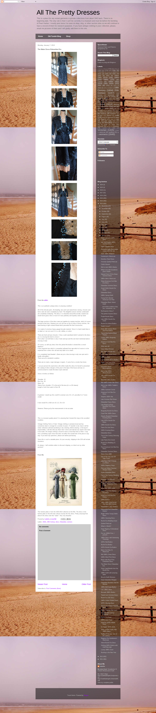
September (105, 214)
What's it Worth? (106, 526)
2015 (101, 198)
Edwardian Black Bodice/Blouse (106, 367)
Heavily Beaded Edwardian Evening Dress (109, 417)
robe (117, 119)
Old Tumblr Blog (54, 36)
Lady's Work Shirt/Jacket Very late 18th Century (108, 503)
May (103, 225)
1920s (111, 83)
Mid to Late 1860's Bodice (109, 267)
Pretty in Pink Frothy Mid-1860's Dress (109, 630)
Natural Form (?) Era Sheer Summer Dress (109, 275)
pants (103, 117)
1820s (107, 74)
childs (102, 100)
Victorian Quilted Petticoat (109, 262)
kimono (117, 110)
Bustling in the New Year (108, 652)
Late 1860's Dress (106, 589)
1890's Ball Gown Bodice (108, 587)
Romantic (104, 121)
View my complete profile (105, 682)
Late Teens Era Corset (108, 440)
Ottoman (109, 115)
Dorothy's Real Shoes (107, 259)
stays (113, 124)
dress (57, 522)
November (105, 208)
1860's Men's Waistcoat (108, 278)
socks (105, 124)
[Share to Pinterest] (70, 519)
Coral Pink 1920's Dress (108, 413)
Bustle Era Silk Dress (107, 597)
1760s (99, 70)
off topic (100, 115)
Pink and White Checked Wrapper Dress (108, 469)
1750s (115, 69)
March (104, 230)
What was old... (106, 346)
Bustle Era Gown (106, 617)
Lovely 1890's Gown (107, 649)
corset (102, 102)
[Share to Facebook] (68, 519)
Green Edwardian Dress (108, 472)
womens (69, 522)
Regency (103, 119)
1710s (99, 69)
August (104, 216)
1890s (106, 79)
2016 (101, 195)
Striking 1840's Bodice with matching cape (109, 646)
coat (117, 100)
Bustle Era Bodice (106, 544)
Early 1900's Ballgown (108, 253)
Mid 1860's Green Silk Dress (110, 382)
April (103, 227)
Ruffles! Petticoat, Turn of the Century (109, 634)
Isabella (102, 666)
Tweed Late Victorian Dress (109, 595)
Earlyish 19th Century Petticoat (107, 613)
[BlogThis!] (64, 519)
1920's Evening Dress (107, 430)
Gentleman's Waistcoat (108, 256)
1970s (105, 88)
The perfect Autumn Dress (109, 314)
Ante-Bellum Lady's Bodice (109, 506)
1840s (99, 76)
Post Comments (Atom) (53, 588)
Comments (103, 155)
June (103, 222)
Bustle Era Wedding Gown (109, 521)
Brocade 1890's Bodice (108, 592)
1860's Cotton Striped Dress (109, 600)
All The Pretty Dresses (68, 12)
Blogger (86, 695)
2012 (101, 656)
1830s (114, 74)
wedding (111, 132)
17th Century (107, 72)
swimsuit (100, 126)
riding (112, 119)
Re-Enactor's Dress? (107, 311)
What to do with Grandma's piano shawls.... (109, 270)
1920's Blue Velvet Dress (108, 354)
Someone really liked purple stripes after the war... (109, 250)
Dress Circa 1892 (106, 454)
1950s (115, 85)
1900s (110, 82)
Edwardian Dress (106, 292)
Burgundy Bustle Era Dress (109, 411)
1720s (104, 69)
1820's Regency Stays (108, 465)
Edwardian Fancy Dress (108, 402)
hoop (104, 110)
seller (46, 300)
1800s (114, 72)
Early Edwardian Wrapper (109, 580)
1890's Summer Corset (108, 389)
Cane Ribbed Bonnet (107, 349)
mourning (103, 113)
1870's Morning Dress (107, 603)
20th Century (51, 522)
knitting (102, 112)
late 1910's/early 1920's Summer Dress (108, 243)
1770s (106, 70)
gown (107, 108)
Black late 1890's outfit (108, 488)
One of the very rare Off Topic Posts (108, 457)
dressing (116, 104)
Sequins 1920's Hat (107, 396)
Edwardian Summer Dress (109, 285)
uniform (104, 128)
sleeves (114, 122)
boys (110, 98)
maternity (109, 112)
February (104, 233)
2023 (101, 187)
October (104, 211)
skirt (106, 123)
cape (117, 98)
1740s (110, 69)
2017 (101, 193)
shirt (114, 121)
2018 (101, 190)
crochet (117, 102)
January (104, 235)
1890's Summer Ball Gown (109, 610)
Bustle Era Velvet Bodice (108, 323)
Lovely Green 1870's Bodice (109, 360)
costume (109, 102)
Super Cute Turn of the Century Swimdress (108, 363)
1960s (99, 88)
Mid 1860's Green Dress (108, 554)
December (105, 206)
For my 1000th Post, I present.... (108, 534)
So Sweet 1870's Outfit (108, 627)
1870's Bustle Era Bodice (109, 547)
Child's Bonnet (105, 264)
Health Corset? (105, 326)
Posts (102, 152)
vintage (117, 130)
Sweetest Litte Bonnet (108, 479)
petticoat (110, 117)
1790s (99, 72)
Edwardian (63, 522)
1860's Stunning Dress (108, 518)
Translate (112, 145)
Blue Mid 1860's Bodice (108, 380)
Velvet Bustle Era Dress (108, 642)
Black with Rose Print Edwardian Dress (107, 560)
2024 (101, 184)
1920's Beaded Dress (107, 246)
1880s (116, 77)
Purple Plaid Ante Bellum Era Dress (108, 491)
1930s (99, 85)
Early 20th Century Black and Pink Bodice (108, 329)
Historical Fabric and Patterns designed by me (107, 47)
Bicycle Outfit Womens (108, 577)
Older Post (86, 584)
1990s (110, 88)
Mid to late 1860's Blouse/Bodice (106, 372)
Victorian (102, 130)
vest (113, 128)
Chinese (110, 100)
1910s (44, 522)
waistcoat (102, 132)
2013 (101, 203)
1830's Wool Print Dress (108, 557)
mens (117, 112)
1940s (108, 85)
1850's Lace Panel (106, 620)
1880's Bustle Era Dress (108, 425)
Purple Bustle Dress (107, 316)
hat (99, 110)
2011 (101, 659)
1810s (99, 74)
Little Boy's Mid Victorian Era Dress (108, 462)
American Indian (103, 96)
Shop (68, 36)
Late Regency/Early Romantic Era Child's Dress (108, 406)
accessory (111, 95)
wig (118, 132)
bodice (100, 98)
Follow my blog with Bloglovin (107, 62)
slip (99, 124)
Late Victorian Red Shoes (109, 399)
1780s (114, 70)
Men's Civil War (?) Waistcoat (107, 551)
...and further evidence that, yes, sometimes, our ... (109, 307)
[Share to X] (66, 519)
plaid (117, 117)
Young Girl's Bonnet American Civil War (107, 298)
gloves (99, 108)
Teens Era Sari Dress (107, 427)
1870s (105, 77)
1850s (108, 76)
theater (108, 126)
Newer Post (43, 584)
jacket (110, 110)
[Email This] (62, 519)
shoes (99, 123)
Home (40, 36)
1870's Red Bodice (106, 542)
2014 (101, 201)
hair (115, 108)
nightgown (113, 113)
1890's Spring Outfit (107, 295)
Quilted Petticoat (106, 523)
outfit (117, 115)
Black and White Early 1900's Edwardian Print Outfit (109, 483)
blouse (113, 96)
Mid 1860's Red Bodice (108, 351)
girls (115, 106)
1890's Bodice (105, 357)
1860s (116, 76)
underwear (116, 126)
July (103, 219)
